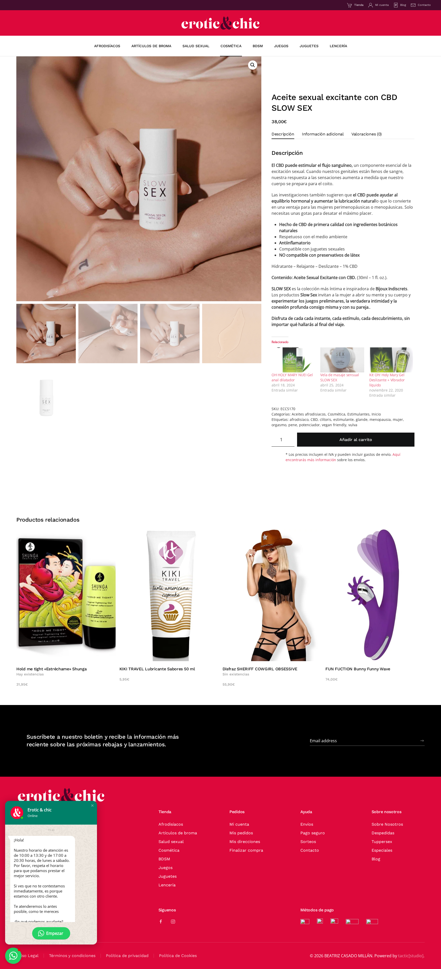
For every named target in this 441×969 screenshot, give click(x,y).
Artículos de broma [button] (151, 46)
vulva (352, 424)
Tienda (358, 5)
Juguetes (167, 876)
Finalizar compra (246, 850)
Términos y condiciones (72, 955)
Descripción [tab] (283, 134)
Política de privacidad (127, 955)
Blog (403, 5)
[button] (252, 65)
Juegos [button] (281, 46)
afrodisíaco (299, 419)
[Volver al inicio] (220, 23)
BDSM (164, 859)
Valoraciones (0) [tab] (366, 134)
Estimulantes (358, 414)
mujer (398, 419)
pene (292, 424)
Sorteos (308, 841)
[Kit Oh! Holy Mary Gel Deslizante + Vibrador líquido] (391, 359)
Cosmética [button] (230, 46)
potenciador (309, 424)
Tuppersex (382, 841)
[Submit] (422, 741)
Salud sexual (171, 841)
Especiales (382, 850)
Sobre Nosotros (387, 824)
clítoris (325, 419)
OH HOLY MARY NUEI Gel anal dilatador (292, 377)
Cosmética (336, 414)
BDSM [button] (258, 46)
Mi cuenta (382, 5)
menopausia (380, 419)
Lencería (167, 885)
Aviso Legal (27, 955)
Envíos (306, 824)
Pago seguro (312, 832)
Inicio (376, 414)
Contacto (424, 5)
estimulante (343, 419)
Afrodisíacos (107, 46)
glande (362, 419)
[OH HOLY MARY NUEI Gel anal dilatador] (293, 359)
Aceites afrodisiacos (309, 414)
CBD (314, 419)
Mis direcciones (244, 841)
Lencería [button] (338, 46)
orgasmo (279, 424)
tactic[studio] (410, 956)
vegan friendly (334, 424)
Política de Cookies (178, 955)
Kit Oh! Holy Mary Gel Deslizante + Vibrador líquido (387, 379)
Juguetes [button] (309, 46)
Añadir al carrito (355, 439)
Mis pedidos (241, 832)
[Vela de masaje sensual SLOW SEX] (342, 359)
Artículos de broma (177, 832)
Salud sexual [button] (195, 46)
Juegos (165, 867)
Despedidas (383, 832)
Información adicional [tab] (323, 134)
